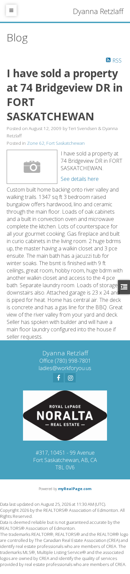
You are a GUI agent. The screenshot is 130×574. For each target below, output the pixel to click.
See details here (80, 179)
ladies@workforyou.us (65, 368)
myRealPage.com (74, 488)
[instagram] (70, 377)
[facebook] (58, 377)
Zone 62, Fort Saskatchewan (56, 143)
